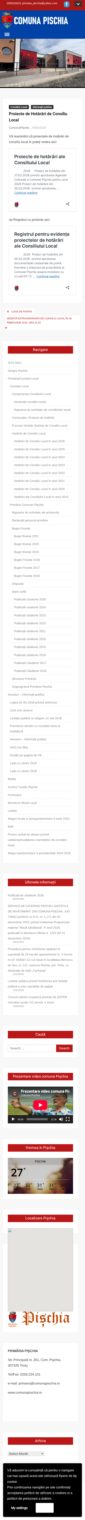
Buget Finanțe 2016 (27, 575)
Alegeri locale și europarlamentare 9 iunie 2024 (39, 818)
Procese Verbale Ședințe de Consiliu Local (39, 425)
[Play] (13, 1119)
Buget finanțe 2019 (26, 552)
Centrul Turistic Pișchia (23, 787)
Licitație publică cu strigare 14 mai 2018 (36, 718)
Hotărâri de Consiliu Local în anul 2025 (39, 449)
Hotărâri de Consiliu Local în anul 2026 (39, 441)
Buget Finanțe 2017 (27, 567)
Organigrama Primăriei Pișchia (32, 686)
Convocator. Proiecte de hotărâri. (33, 417)
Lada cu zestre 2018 (23, 771)
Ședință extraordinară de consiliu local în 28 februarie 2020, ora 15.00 (39, 320)
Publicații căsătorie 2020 (30, 639)
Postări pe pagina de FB (25, 755)
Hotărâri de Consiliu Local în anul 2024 (39, 457)
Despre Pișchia (17, 370)
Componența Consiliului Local (31, 394)
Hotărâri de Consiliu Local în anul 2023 (39, 465)
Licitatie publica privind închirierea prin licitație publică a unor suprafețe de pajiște (37, 983)
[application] (40, 1105)
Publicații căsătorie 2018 (30, 655)
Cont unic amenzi (21, 710)
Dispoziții (18, 583)
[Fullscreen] (68, 1119)
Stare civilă (19, 591)
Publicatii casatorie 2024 (30, 607)
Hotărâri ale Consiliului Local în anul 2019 (41, 496)
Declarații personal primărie (30, 520)
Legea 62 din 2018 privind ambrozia (33, 702)
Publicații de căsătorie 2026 (26, 895)
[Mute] (61, 1119)
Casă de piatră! (21, 311)
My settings (19, 1508)
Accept (45, 1507)
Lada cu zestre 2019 (23, 763)
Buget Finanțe (21, 528)
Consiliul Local (19, 107)
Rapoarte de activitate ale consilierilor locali (42, 409)
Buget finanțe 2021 (26, 536)
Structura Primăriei (24, 678)
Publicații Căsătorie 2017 (30, 663)
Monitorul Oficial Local (22, 802)
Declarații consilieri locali (30, 401)
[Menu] (6, 34)
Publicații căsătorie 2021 (30, 631)
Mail (10, 826)
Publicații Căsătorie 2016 (30, 670)
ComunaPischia (19, 127)
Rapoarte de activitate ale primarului (35, 512)
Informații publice (42, 107)
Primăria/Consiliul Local (23, 378)
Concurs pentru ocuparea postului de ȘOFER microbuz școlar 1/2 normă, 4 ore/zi (37, 999)
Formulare (14, 795)
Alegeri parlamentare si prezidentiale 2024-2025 (39, 853)
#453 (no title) (19, 747)
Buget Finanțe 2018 (27, 559)
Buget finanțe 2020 (26, 544)
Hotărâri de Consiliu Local (29, 433)
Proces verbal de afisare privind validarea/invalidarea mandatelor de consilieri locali (37, 840)
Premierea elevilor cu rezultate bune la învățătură (35, 728)
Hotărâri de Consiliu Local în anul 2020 (39, 489)
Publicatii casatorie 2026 (30, 599)
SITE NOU (14, 362)
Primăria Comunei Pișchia (27, 504)
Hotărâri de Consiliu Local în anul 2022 (39, 473)
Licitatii (12, 810)
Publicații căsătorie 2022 (30, 623)
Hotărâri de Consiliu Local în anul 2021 (39, 480)
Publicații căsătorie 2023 (30, 615)
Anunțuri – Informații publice (26, 694)
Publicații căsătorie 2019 (30, 647)
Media (12, 779)
